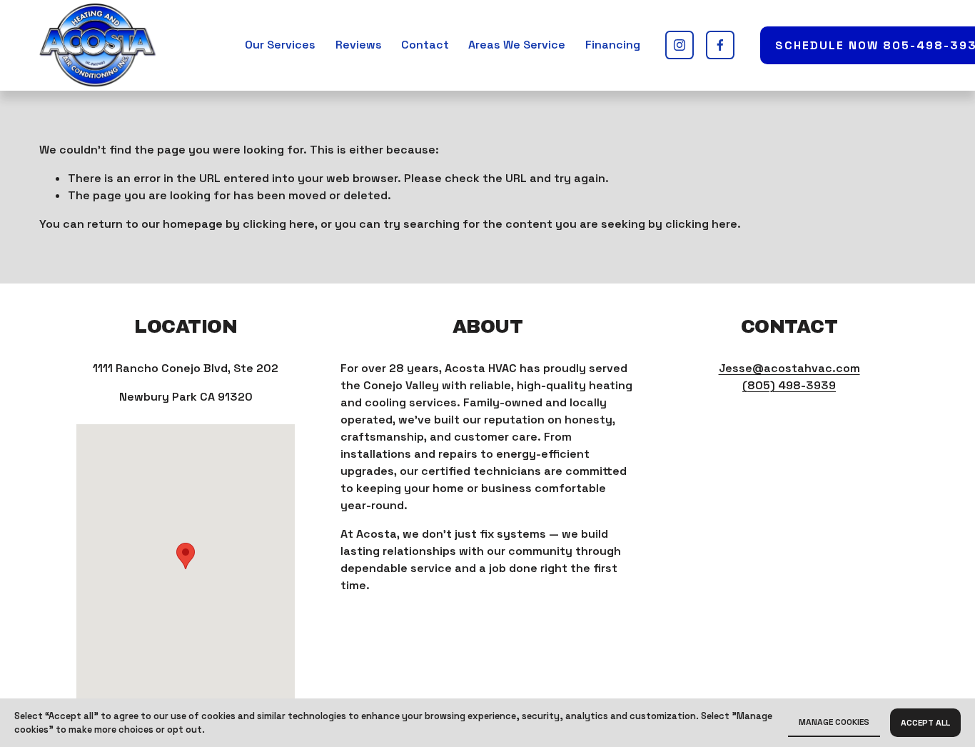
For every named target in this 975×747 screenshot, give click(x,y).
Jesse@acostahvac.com (789, 368)
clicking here (279, 223)
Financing (612, 44)
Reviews (358, 44)
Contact (425, 44)
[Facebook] (720, 45)
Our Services (280, 44)
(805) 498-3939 (789, 385)
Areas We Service (516, 44)
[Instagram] (679, 45)
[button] (185, 556)
